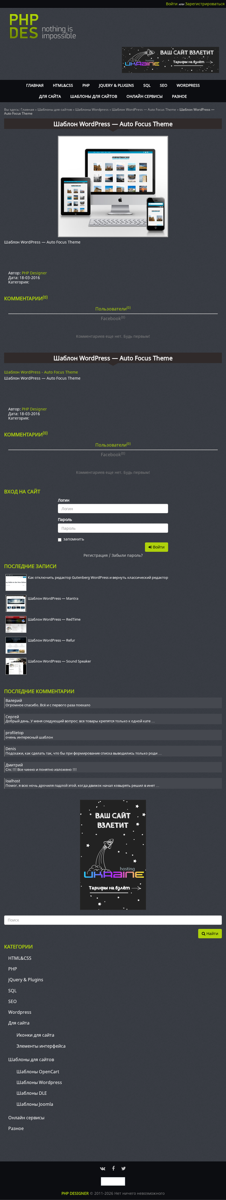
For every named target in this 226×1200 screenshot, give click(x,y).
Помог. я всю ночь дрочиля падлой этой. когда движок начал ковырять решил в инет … (82, 785)
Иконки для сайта (35, 1035)
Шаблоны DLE (32, 1093)
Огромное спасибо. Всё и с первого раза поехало (48, 705)
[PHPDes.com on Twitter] (124, 1168)
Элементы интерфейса (41, 1046)
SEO (163, 85)
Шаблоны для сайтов (93, 96)
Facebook (113, 318)
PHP (86, 85)
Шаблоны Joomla (35, 1104)
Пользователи (113, 308)
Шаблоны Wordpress (92, 109)
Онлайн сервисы (145, 96)
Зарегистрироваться (205, 3)
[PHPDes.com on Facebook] (113, 1168)
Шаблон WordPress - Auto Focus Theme (41, 372)
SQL (146, 85)
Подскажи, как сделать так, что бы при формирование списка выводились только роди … (84, 753)
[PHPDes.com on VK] (102, 1168)
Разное (179, 96)
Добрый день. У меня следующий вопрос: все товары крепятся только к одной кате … (80, 721)
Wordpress (188, 85)
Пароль (65, 519)
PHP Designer (34, 272)
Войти (171, 3)
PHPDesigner (43, 27)
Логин (63, 500)
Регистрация (96, 555)
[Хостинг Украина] (113, 854)
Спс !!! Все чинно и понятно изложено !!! (41, 769)
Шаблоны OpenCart (38, 1072)
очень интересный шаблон (29, 737)
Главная (35, 85)
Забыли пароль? (127, 555)
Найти (211, 933)
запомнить (73, 539)
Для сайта (50, 96)
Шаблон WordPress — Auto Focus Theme (144, 109)
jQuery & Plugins (116, 85)
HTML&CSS (63, 85)
